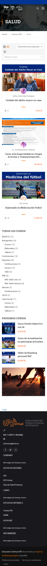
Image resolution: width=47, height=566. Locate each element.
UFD (5, 476)
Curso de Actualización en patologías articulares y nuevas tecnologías (31, 341)
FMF (4, 276)
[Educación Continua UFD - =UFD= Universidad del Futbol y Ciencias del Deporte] (13, 8)
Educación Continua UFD (12, 552)
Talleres (8, 252)
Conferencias (8, 256)
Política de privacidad (10, 560)
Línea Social (7, 299)
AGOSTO (6, 237)
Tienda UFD (8, 511)
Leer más (23, 78)
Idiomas (5, 287)
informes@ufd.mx (11, 443)
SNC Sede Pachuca (13, 283)
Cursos (8, 244)
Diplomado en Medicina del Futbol (23, 207)
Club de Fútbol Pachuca (12, 485)
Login (4, 409)
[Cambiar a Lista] (8, 47)
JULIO (5, 295)
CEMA (5, 515)
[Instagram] (16, 450)
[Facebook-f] (5, 450)
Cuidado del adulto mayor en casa (23, 100)
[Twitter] (10, 450)
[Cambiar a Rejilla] (4, 47)
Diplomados (10, 248)
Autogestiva (7, 240)
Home (4, 34)
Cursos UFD (17, 34)
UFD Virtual (7, 480)
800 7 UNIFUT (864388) (13, 435)
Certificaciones (11, 264)
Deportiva (6, 260)
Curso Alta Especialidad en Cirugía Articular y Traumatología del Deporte (23, 155)
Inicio (6, 564)
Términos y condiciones (31, 560)
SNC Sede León (11, 279)
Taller (7, 272)
